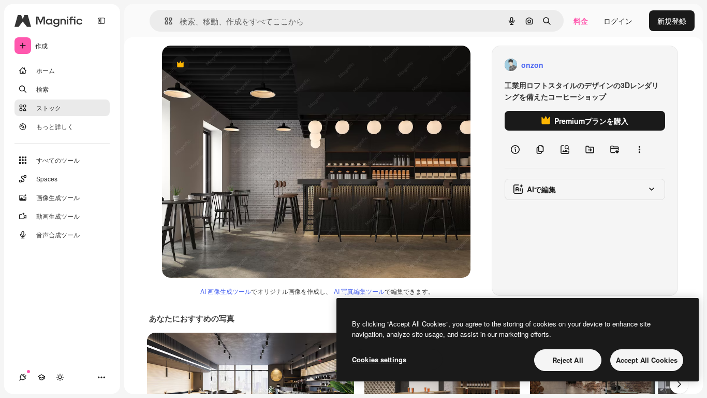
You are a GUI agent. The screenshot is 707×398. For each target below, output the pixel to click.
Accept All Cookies (646, 360)
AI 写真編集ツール (359, 291)
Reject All (567, 360)
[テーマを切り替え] (60, 377)
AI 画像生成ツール (225, 291)
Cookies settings (379, 359)
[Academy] (41, 377)
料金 (580, 21)
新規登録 (671, 21)
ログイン (617, 21)
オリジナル (233, 65)
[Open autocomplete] (164, 21)
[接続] (22, 377)
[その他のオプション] (639, 149)
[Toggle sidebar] (101, 20)
